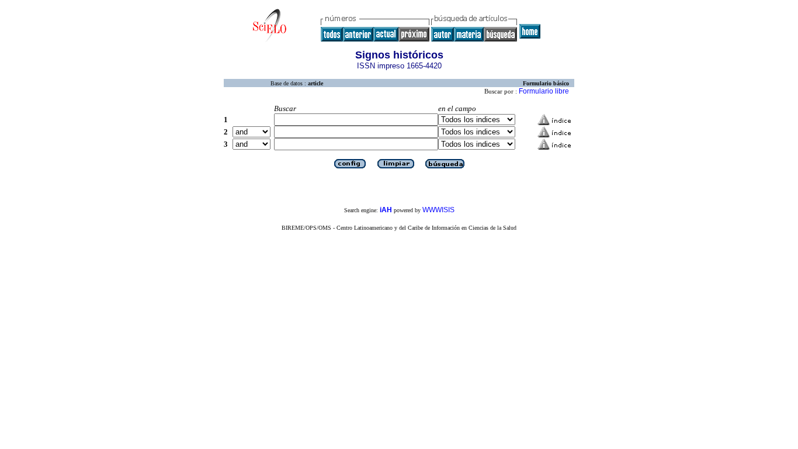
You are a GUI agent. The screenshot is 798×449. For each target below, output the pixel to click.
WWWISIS (438, 210)
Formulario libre (544, 91)
